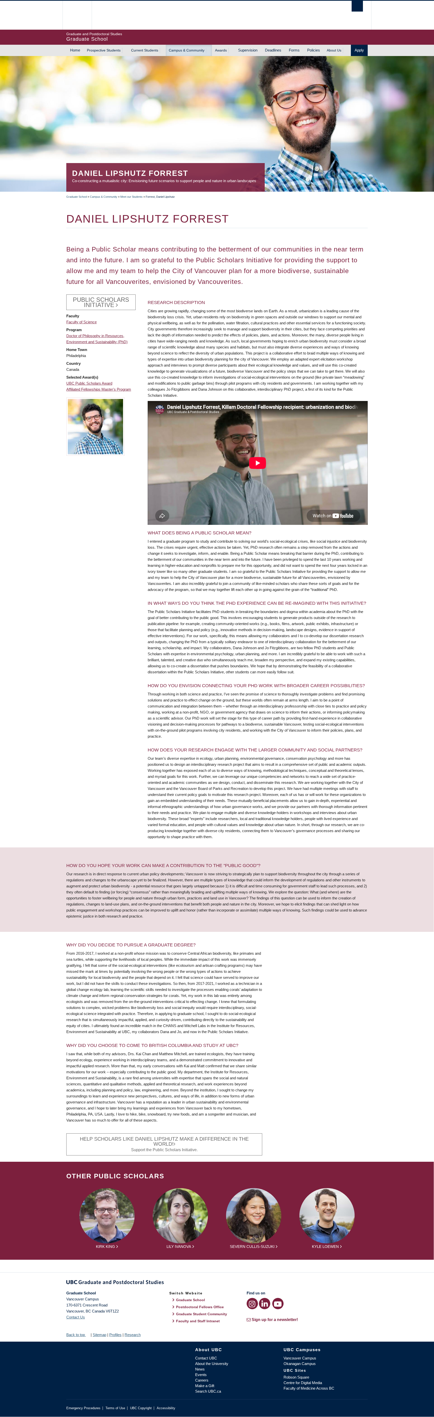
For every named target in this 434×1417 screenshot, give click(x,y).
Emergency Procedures (83, 1408)
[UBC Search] (357, 6)
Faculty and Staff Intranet (198, 1321)
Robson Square (296, 1377)
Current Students (144, 50)
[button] (95, 426)
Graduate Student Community (201, 1314)
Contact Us (75, 1317)
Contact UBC (206, 1358)
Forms (294, 50)
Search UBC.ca (208, 1391)
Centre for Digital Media (303, 1383)
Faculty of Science (81, 322)
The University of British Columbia (77, 15)
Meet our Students (131, 196)
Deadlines (273, 50)
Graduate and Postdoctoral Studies (217, 1283)
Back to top (76, 1335)
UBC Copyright (141, 1408)
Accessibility (166, 1408)
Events (201, 1375)
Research (133, 1335)
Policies (313, 50)
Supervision (247, 50)
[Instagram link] (252, 1303)
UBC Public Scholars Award (89, 383)
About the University (211, 1363)
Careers (201, 1380)
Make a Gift (204, 1386)
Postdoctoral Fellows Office (200, 1307)
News (200, 1369)
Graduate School (76, 196)
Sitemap (99, 1335)
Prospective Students (104, 50)
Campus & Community (186, 50)
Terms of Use (115, 1408)
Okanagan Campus (300, 1363)
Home (75, 50)
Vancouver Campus (300, 1358)
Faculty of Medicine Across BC (309, 1388)
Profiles (115, 1335)
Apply (359, 50)
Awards (221, 50)
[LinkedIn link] (264, 1303)
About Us (334, 50)
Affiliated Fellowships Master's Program (98, 389)
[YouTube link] (278, 1303)
